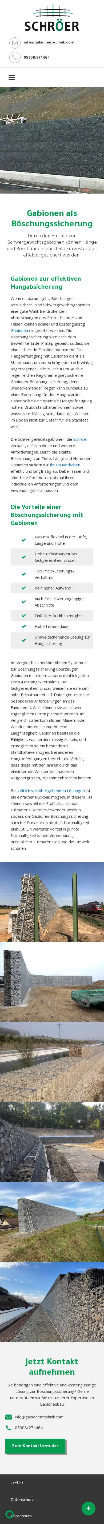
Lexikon (17, 1483)
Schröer (80, 439)
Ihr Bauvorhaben (65, 464)
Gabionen (19, 330)
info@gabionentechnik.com (49, 43)
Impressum (21, 1515)
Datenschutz (23, 1499)
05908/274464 (37, 58)
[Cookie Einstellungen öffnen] (9, 1517)
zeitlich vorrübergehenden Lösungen (51, 790)
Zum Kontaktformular (35, 1446)
